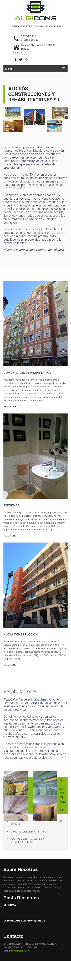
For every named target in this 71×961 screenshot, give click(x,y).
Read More (9, 406)
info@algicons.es (29, 40)
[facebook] (15, 60)
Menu (8, 68)
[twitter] (21, 60)
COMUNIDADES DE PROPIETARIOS (29, 831)
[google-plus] (26, 60)
